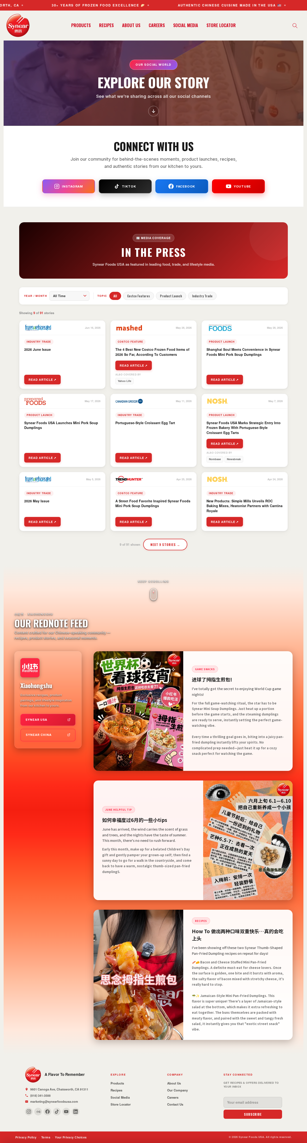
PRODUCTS (81, 25)
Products (117, 1083)
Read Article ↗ (42, 379)
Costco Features (138, 295)
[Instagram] (29, 1111)
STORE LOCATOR (221, 25)
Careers (172, 1097)
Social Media (120, 1097)
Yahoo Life (124, 381)
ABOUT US (131, 25)
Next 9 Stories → (165, 544)
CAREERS (157, 25)
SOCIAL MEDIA (185, 25)
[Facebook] (47, 1111)
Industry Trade (202, 295)
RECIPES (106, 25)
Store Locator (121, 1104)
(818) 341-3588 (40, 1095)
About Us (174, 1083)
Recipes (116, 1090)
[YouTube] (66, 1111)
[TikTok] (57, 1111)
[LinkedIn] (75, 1111)
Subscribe (252, 1114)
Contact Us (175, 1104)
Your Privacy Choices (71, 1137)
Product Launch (171, 295)
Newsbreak (234, 459)
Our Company (177, 1090)
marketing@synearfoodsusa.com (54, 1101)
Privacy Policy (26, 1137)
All (115, 295)
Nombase (215, 459)
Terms (45, 1137)
